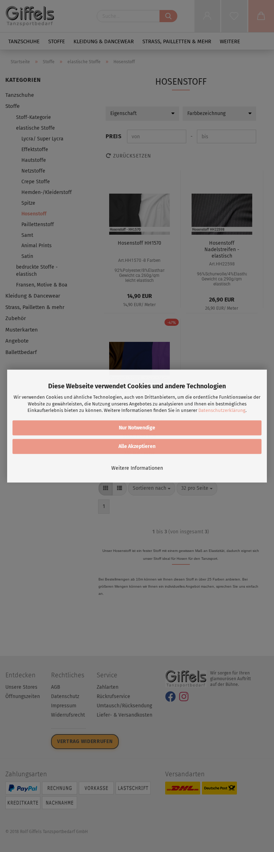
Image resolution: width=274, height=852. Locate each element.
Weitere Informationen (137, 468)
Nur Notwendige (137, 428)
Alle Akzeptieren (137, 446)
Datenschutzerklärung (221, 410)
